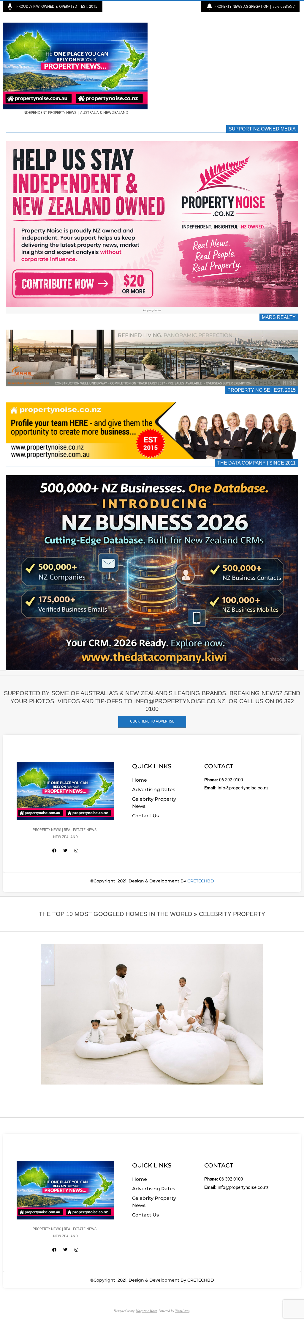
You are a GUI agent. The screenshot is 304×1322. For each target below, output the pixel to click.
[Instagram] (76, 850)
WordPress (182, 1310)
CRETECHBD (200, 881)
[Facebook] (54, 850)
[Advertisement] (226, 68)
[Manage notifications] (15, 1306)
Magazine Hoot (146, 1310)
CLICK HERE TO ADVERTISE (152, 721)
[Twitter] (65, 850)
